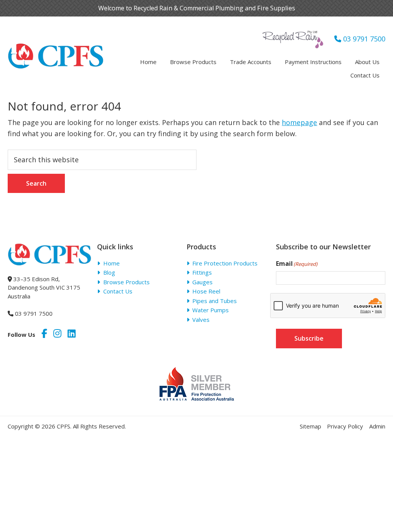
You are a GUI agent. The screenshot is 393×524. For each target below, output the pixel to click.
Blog (109, 272)
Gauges (202, 282)
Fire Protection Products (225, 263)
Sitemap (310, 426)
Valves (201, 319)
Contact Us (117, 291)
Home (111, 263)
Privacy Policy (345, 426)
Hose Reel (206, 291)
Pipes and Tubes (214, 301)
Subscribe (309, 338)
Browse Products (126, 282)
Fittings (202, 272)
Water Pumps (210, 310)
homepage (299, 122)
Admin (377, 426)
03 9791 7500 (363, 38)
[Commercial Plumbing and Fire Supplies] (56, 48)
